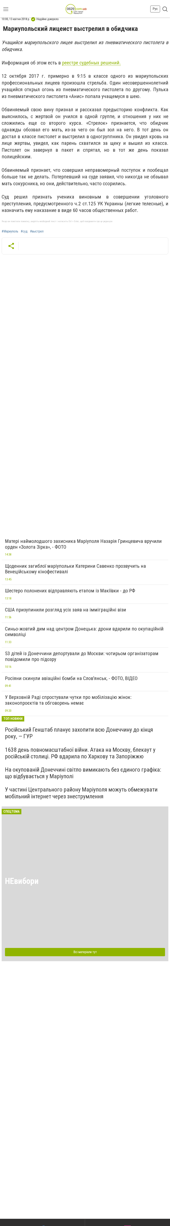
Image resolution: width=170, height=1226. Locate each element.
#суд (24, 231)
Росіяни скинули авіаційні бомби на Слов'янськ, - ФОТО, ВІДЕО (71, 678)
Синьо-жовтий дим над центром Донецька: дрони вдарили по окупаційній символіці (84, 632)
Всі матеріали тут (85, 952)
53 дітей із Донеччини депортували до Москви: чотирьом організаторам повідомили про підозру (81, 656)
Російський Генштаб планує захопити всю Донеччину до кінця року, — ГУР (79, 733)
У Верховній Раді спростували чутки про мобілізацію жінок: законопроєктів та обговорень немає (68, 700)
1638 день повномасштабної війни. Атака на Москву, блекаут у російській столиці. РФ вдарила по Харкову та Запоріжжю (80, 753)
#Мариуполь (10, 231)
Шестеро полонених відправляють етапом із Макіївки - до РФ (70, 591)
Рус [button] (155, 9)
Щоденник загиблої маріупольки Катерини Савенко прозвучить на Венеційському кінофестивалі (75, 569)
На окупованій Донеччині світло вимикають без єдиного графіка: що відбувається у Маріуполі (83, 773)
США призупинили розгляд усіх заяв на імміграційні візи (65, 610)
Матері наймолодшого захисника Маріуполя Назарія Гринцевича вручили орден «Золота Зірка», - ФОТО (83, 544)
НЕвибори (22, 881)
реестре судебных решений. (91, 63)
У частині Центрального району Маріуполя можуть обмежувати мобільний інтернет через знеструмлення (81, 793)
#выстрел (37, 231)
